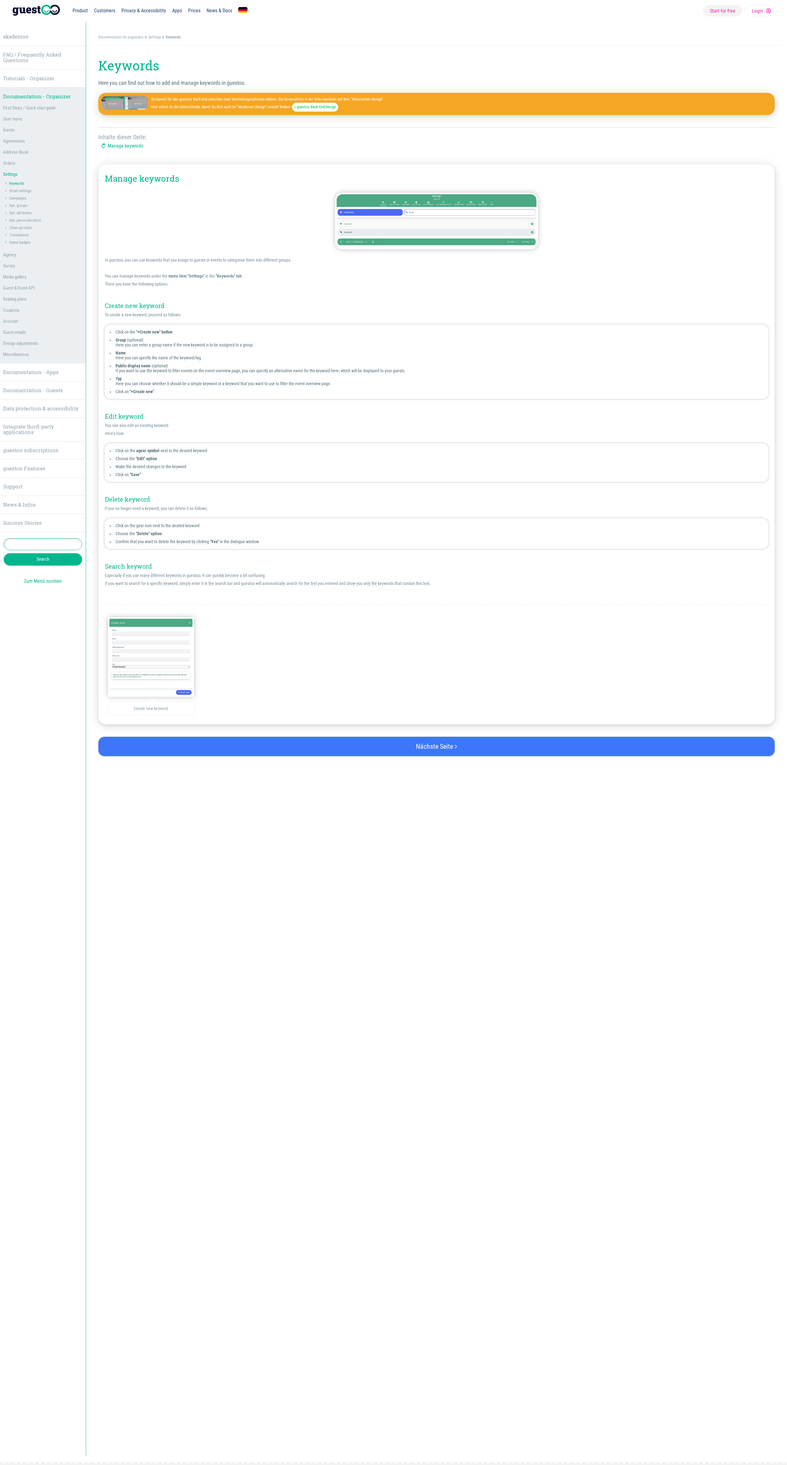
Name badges (19, 242)
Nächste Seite (435, 746)
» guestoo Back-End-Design (315, 107)
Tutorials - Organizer (28, 78)
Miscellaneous (16, 354)
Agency (9, 255)
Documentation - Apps (31, 372)
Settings (154, 37)
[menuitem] (80, 11)
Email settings (20, 190)
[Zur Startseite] (36, 11)
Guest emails (14, 332)
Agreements (14, 141)
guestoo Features (24, 468)
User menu (12, 119)
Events (9, 130)
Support (12, 486)
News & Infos (19, 504)
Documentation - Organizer (37, 96)
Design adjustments (20, 343)
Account (10, 321)
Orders (9, 163)
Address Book (16, 152)
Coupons (11, 310)
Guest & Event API (19, 288)
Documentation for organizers (120, 37)
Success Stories (22, 522)
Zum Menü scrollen (43, 581)
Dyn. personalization (25, 220)
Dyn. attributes (20, 213)
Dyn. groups (18, 205)
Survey (9, 266)
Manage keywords (125, 146)
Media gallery (14, 277)
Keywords (16, 183)
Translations (19, 235)
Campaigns (17, 198)
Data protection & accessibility (41, 408)
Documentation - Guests (33, 390)
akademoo (16, 36)
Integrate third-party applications (28, 429)
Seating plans (15, 299)
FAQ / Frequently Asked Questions (32, 57)
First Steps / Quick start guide (29, 108)
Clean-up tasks (20, 227)
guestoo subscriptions (30, 450)
